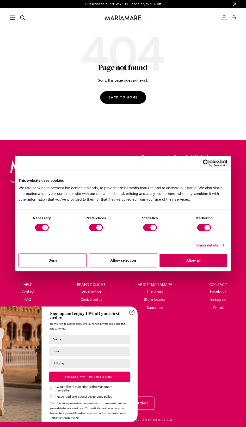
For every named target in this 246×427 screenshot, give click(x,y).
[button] (22, 17)
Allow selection (123, 260)
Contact (28, 291)
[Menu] (12, 18)
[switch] (96, 227)
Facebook (218, 291)
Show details (207, 245)
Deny (53, 260)
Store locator (155, 299)
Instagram (218, 299)
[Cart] (233, 17)
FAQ (28, 299)
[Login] (224, 17)
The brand (154, 291)
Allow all (193, 260)
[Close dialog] (190, 312)
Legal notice (91, 291)
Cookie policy (91, 299)
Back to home (123, 97)
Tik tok (218, 308)
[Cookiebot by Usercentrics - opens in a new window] (206, 163)
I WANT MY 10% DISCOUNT (148, 377)
